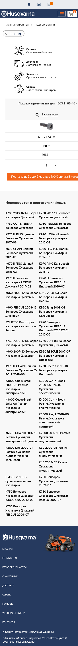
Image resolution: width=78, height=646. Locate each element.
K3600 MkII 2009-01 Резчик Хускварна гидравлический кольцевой (19, 454)
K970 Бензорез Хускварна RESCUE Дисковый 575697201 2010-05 (54, 328)
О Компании (10, 576)
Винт (46, 146)
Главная (7, 549)
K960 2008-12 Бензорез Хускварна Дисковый (21, 295)
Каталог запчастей (14, 567)
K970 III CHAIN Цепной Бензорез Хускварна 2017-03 (54, 253)
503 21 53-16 (46, 137)
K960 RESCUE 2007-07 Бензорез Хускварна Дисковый (54, 356)
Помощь (7, 604)
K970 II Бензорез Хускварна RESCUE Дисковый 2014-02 (18, 282)
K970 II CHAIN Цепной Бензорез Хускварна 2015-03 (54, 238)
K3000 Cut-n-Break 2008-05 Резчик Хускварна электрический (18, 387)
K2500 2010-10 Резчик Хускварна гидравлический (54, 437)
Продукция (9, 558)
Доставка (29, 4)
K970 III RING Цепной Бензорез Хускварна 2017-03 (19, 238)
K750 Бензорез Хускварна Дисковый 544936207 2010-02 (19, 496)
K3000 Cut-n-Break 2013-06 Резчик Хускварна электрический (18, 406)
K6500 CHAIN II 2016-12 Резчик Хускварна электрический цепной (21, 437)
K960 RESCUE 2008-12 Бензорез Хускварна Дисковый (20, 311)
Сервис (6, 595)
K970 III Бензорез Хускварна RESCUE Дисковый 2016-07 (52, 282)
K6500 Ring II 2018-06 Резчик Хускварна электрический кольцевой (54, 420)
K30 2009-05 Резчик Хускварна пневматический (53, 452)
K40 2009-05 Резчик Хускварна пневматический (53, 466)
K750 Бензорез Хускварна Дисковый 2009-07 (53, 481)
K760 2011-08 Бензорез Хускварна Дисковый (55, 343)
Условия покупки (13, 613)
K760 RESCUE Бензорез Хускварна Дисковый (55, 226)
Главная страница (17, 25)
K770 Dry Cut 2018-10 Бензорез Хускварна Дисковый (53, 370)
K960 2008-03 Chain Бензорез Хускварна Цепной (53, 297)
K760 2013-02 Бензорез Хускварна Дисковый (21, 215)
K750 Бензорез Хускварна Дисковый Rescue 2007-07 (53, 496)
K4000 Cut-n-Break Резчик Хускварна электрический (52, 404)
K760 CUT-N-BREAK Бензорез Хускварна (19, 226)
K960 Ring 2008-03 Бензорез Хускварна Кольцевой (53, 311)
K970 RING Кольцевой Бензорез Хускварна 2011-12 (54, 268)
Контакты (39, 4)
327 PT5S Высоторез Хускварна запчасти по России (21, 326)
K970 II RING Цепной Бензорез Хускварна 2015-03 (19, 268)
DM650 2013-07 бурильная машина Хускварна (18, 481)
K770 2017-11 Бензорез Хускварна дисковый (54, 215)
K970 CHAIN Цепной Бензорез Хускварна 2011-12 (19, 253)
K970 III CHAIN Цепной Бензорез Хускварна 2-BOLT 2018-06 (21, 370)
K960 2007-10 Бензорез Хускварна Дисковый (21, 354)
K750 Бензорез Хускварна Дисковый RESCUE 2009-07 (19, 510)
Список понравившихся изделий (49, 4)
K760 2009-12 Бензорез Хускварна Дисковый (21, 343)
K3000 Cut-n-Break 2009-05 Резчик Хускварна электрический (52, 387)
